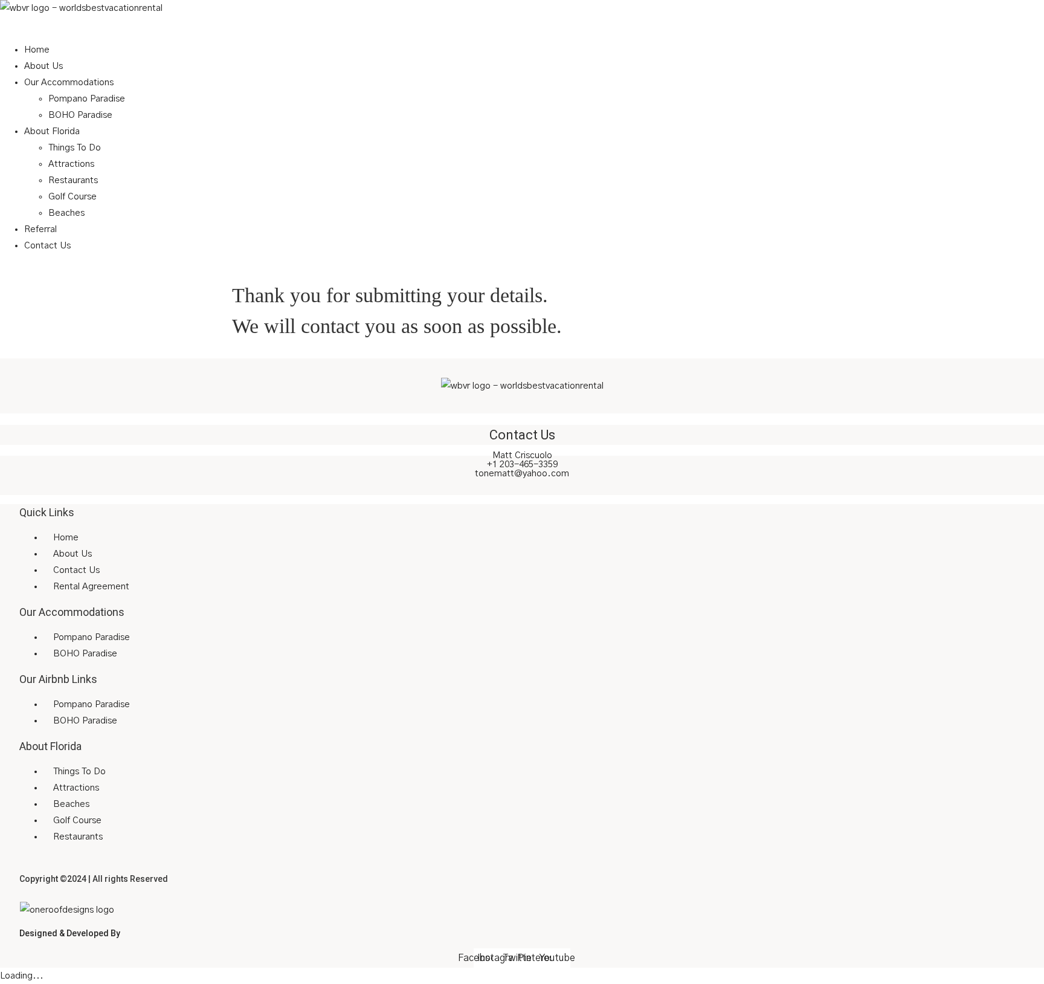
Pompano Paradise (86, 98)
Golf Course (72, 196)
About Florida (52, 131)
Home (37, 49)
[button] (522, 24)
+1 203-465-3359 (522, 464)
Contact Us (47, 245)
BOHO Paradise (80, 115)
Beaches (66, 213)
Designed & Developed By (69, 933)
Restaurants (73, 180)
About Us (43, 66)
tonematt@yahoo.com (522, 473)
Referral (40, 229)
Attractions (71, 164)
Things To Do (74, 147)
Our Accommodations (69, 82)
